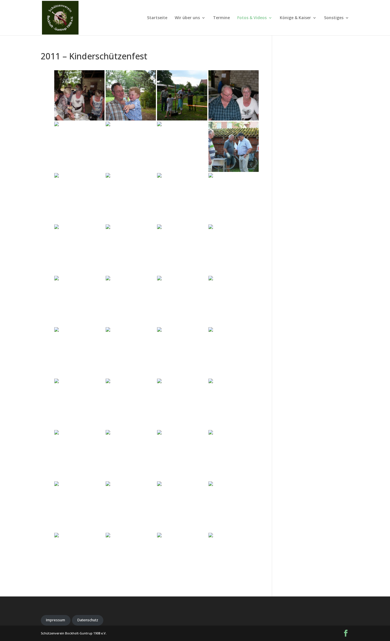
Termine (221, 18)
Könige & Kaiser (295, 18)
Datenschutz (87, 620)
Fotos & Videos (252, 18)
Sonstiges (333, 18)
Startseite (157, 18)
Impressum (55, 620)
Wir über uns (187, 18)
